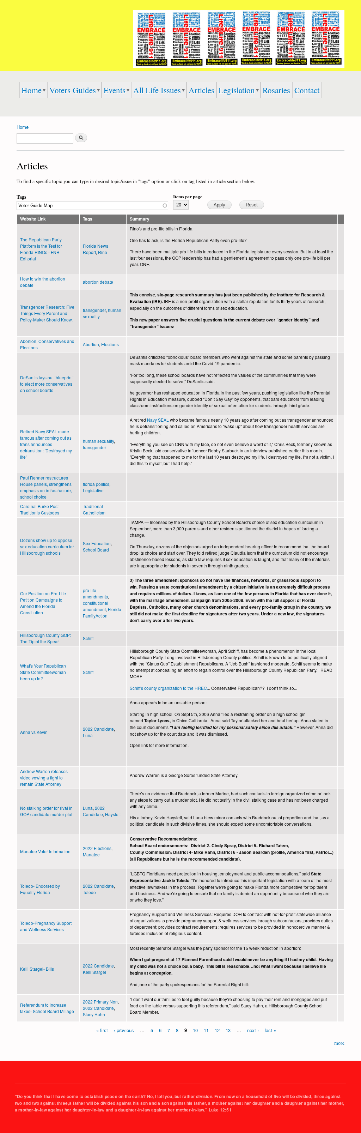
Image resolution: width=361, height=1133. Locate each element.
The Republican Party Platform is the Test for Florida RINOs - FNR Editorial (41, 248)
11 (206, 1029)
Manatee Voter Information (45, 851)
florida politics (96, 484)
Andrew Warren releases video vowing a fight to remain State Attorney (44, 777)
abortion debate (98, 282)
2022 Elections (97, 848)
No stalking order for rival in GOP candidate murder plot (46, 811)
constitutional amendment (95, 606)
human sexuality (98, 441)
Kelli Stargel (94, 972)
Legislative (93, 490)
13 (228, 1029)
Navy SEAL (158, 420)
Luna (88, 735)
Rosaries (276, 90)
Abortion (91, 344)
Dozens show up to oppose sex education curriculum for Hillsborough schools (47, 546)
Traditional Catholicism (94, 509)
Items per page (187, 196)
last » (270, 1029)
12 (217, 1029)
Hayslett (113, 814)
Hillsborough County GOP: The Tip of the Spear (45, 638)
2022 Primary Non (100, 1002)
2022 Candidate (98, 729)
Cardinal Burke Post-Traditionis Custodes (40, 509)
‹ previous (124, 1029)
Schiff (88, 638)
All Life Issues (157, 90)
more (339, 1042)
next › (253, 1029)
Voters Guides (72, 90)
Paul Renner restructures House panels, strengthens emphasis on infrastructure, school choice (46, 487)
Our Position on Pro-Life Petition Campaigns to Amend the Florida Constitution (43, 602)
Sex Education (97, 543)
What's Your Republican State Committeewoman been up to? (43, 672)
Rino (102, 252)
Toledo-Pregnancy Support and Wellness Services (46, 926)
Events (115, 90)
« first (102, 1029)
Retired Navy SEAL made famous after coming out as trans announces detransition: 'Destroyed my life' (46, 444)
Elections (110, 344)
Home (32, 90)
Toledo (89, 892)
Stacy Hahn (94, 1014)
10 (195, 1029)
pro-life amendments (95, 593)
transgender (94, 310)
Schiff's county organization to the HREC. (169, 688)
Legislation (237, 90)
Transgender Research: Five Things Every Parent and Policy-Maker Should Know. (47, 313)
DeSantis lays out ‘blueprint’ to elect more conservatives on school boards (47, 383)
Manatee (91, 854)
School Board (96, 550)
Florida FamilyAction (102, 612)
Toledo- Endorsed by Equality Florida (40, 889)
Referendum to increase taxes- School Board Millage (47, 1008)
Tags (21, 196)
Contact (306, 90)
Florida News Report (95, 249)
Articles (201, 90)
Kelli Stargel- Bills (37, 969)
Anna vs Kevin (34, 732)
